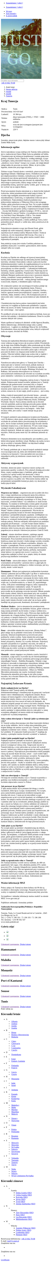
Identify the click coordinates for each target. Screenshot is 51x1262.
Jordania (14, 1090)
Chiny (13, 1041)
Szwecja (14, 1154)
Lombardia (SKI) (22, 1232)
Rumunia (15, 1138)
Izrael (13, 1085)
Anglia (14, 1026)
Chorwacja (15, 1043)
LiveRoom (5, 1260)
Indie (13, 1083)
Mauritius (15, 1112)
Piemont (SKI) (21, 1235)
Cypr (13, 1046)
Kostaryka (15, 1099)
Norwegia (15, 1121)
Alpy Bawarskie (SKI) (25, 1213)
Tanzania (14, 1160)
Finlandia (15, 1066)
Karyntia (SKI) (22, 1197)
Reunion (14, 1136)
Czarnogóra (16, 1048)
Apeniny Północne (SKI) (25, 1228)
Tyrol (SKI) (20, 1202)
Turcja (13, 1165)
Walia (13, 1169)
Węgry (14, 1171)
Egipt (13, 1059)
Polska (14, 1129)
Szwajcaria (15, 1151)
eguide (8, 91)
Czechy (14, 1050)
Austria (14, 1028)
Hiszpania (15, 1079)
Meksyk (14, 1114)
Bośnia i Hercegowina (20, 1035)
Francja (14, 1068)
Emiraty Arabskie (18, 1061)
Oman (13, 1125)
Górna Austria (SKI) (24, 1195)
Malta (13, 1107)
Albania (14, 1021)
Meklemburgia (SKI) (24, 1219)
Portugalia (15, 1132)
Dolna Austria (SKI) (24, 1193)
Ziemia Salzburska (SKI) (25, 1204)
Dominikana (16, 1054)
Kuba (13, 1101)
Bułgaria (14, 1037)
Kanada (14, 1094)
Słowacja (15, 1143)
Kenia (13, 1096)
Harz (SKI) (20, 1215)
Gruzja (14, 1074)
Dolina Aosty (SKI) (23, 1230)
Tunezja (9, 96)
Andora (14, 1024)
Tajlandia (15, 1158)
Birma (13, 1032)
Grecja (14, 1072)
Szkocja (14, 1149)
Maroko (14, 1110)
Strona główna (11, 89)
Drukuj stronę (25, 944)
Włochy (14, 1173)
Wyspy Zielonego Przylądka (22, 1176)
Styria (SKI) (20, 1199)
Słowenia (15, 1145)
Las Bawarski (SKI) (24, 1217)
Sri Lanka (15, 1147)
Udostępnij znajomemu (10, 944)
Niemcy (14, 1118)
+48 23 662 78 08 (8, 83)
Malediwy (15, 1105)
